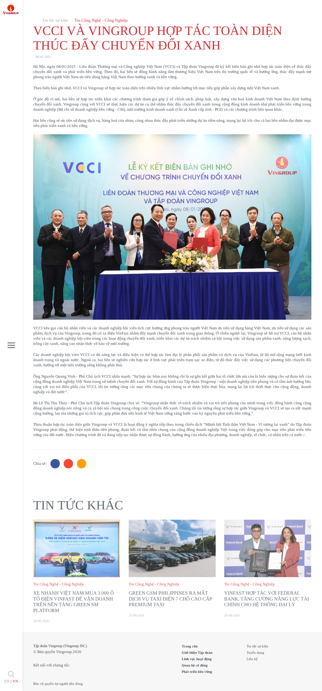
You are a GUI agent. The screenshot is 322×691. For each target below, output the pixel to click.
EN (6, 681)
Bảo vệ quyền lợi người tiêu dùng (58, 684)
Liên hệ (252, 659)
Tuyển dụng (255, 652)
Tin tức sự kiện (55, 20)
